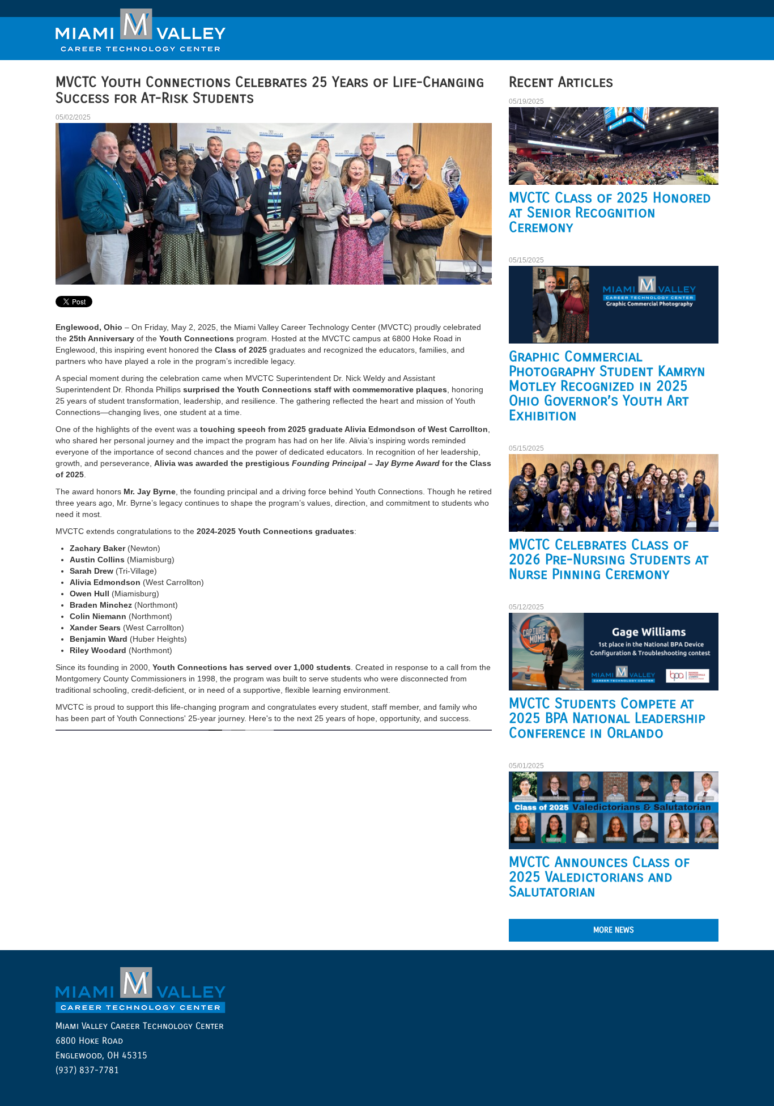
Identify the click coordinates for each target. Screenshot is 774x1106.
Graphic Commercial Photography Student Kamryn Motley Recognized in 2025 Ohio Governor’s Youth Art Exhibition (607, 386)
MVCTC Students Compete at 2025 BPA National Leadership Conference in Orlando (607, 718)
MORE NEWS (613, 930)
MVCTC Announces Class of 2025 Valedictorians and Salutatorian (599, 877)
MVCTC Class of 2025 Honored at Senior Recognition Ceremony (610, 212)
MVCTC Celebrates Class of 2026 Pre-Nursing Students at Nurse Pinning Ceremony (609, 559)
